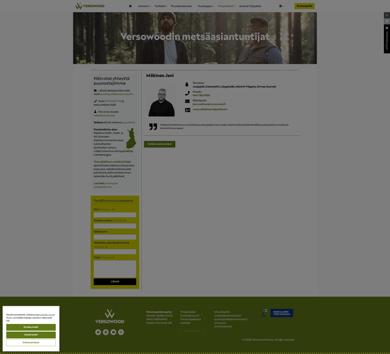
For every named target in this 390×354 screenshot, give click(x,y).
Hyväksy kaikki (31, 327)
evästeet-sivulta (47, 315)
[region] (31, 329)
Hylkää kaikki (31, 335)
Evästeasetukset (31, 342)
